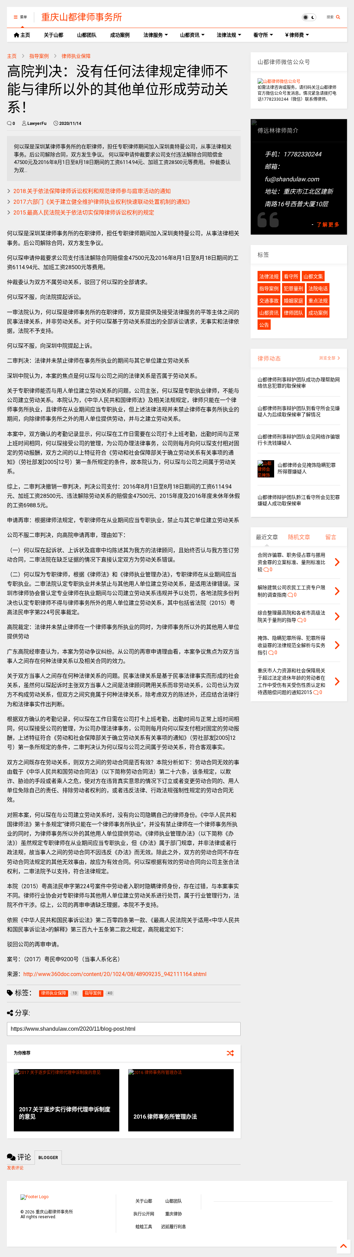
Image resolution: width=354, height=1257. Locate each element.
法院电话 (318, 288)
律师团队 (293, 313)
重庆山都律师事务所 (81, 17)
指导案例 (39, 56)
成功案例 (120, 35)
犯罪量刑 (293, 288)
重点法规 (318, 300)
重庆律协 (173, 1214)
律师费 (296, 35)
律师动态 (269, 358)
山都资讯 (189, 35)
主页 (24, 35)
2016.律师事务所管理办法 (165, 1116)
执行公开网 (143, 1214)
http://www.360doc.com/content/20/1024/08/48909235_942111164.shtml (115, 974)
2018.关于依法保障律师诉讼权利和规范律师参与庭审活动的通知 (92, 191)
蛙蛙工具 (144, 1226)
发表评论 (15, 1168)
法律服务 (153, 35)
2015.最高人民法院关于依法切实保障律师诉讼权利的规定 (83, 212)
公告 (264, 325)
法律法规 (226, 35)
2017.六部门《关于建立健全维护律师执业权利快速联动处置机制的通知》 (103, 202)
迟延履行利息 (173, 1226)
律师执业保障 (76, 56)
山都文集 (313, 276)
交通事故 (269, 300)
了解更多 (328, 224)
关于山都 (53, 35)
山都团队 (86, 35)
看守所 (260, 35)
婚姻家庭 (293, 300)
